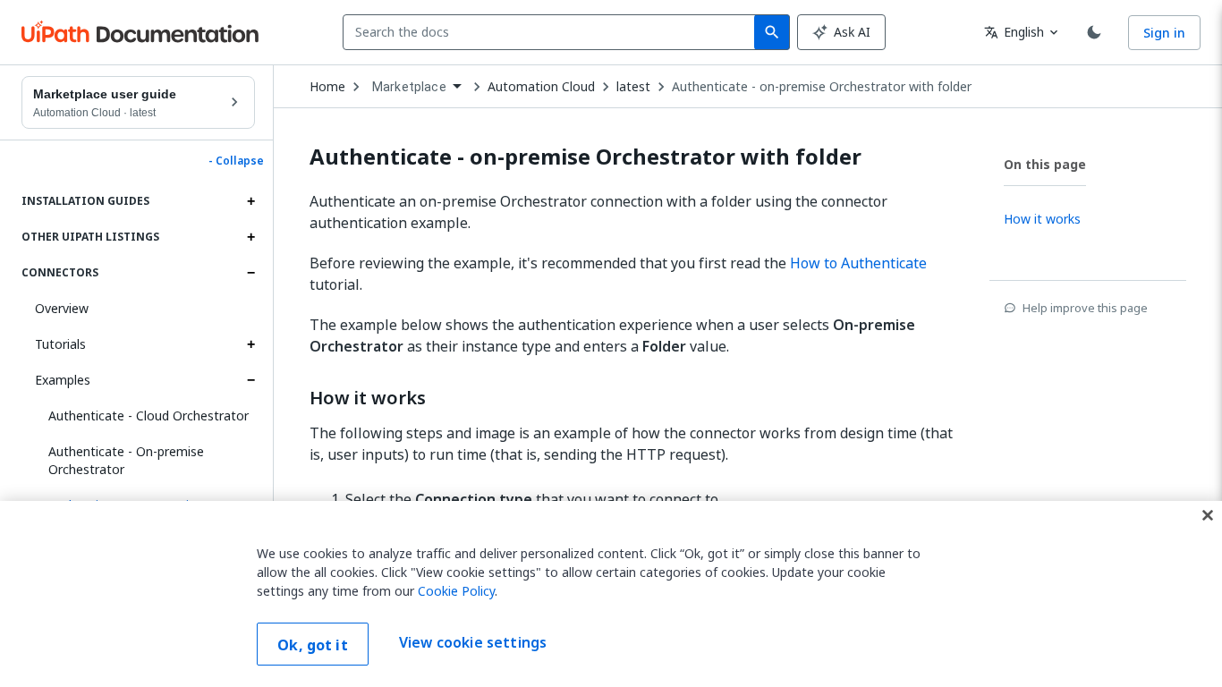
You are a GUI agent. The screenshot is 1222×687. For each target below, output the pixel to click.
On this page (1045, 164)
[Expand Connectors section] (250, 273)
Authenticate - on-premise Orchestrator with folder (822, 87)
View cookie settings (473, 642)
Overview (62, 308)
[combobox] (552, 32)
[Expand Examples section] (250, 380)
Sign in (1164, 32)
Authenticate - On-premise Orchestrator (126, 460)
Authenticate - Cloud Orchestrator (148, 415)
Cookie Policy (456, 590)
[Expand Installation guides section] (250, 201)
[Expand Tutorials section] (250, 344)
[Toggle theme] (1094, 32)
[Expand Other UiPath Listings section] (250, 237)
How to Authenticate (858, 263)
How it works (368, 398)
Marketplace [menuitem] (409, 87)
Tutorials (60, 344)
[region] (611, 594)
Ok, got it (312, 645)
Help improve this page (1085, 308)
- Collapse (236, 161)
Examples (62, 379)
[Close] (1207, 515)
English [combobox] (1014, 31)
